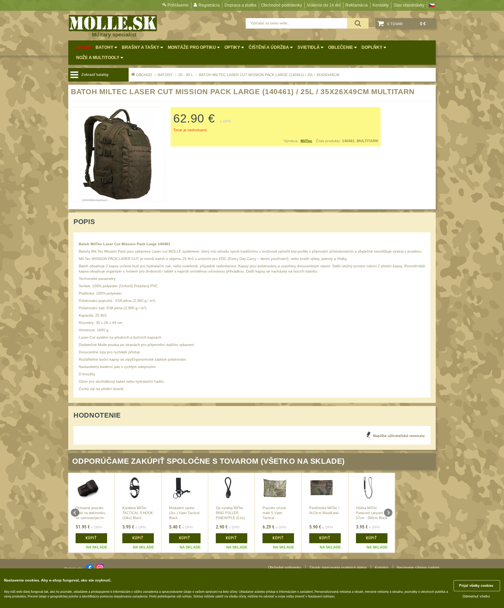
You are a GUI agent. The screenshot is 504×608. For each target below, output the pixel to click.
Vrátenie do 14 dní (324, 5)
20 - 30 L (185, 75)
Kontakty (380, 5)
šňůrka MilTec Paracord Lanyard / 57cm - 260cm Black (371, 513)
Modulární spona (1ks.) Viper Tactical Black (184, 513)
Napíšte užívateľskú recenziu (399, 436)
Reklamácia (356, 5)
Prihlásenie (178, 5)
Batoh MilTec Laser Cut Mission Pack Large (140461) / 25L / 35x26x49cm (269, 75)
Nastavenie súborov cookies (418, 567)
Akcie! (83, 47)
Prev (75, 513)
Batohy (165, 75)
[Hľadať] (358, 23)
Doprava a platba (240, 5)
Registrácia (209, 5)
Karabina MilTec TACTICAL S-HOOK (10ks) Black (137, 513)
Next (388, 513)
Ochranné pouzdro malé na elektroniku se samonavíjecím (90, 513)
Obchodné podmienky (281, 5)
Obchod (144, 75)
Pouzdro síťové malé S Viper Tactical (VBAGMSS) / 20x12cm (274, 518)
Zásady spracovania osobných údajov (338, 567)
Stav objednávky (408, 5)
